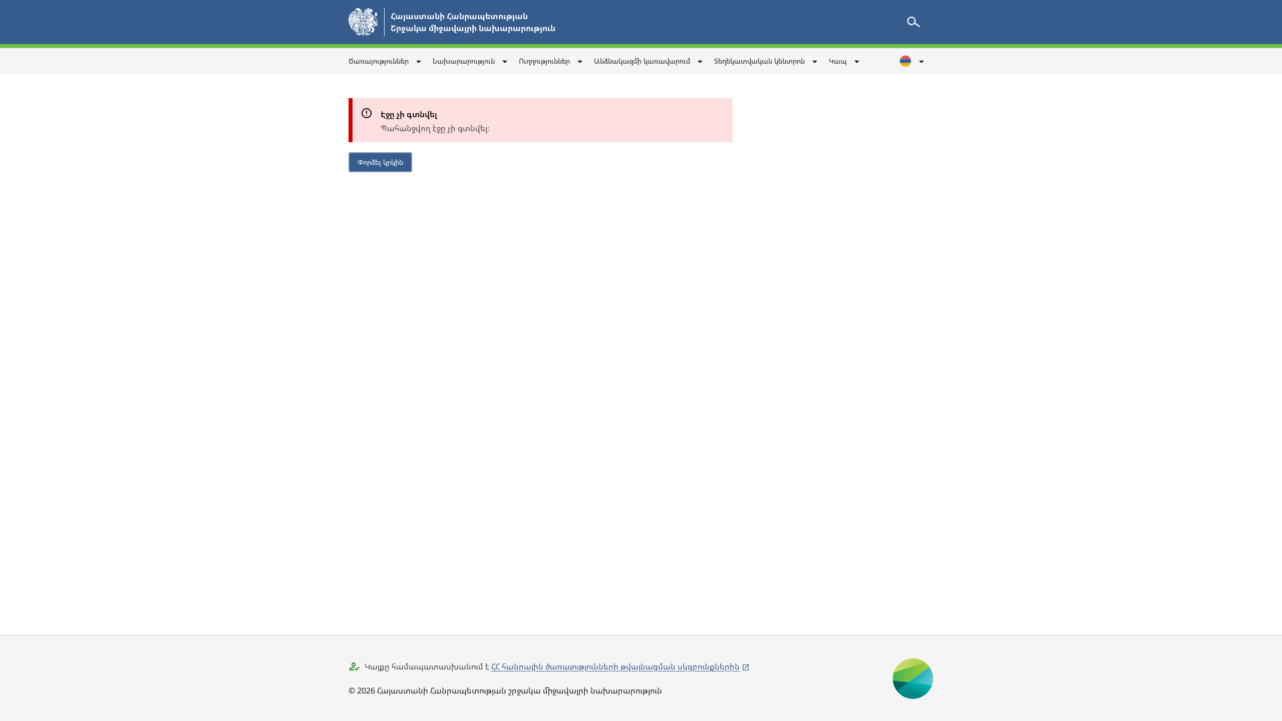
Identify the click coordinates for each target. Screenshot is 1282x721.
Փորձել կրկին (380, 162)
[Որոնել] (913, 22)
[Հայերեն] (912, 61)
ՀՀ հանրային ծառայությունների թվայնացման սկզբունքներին (615, 666)
